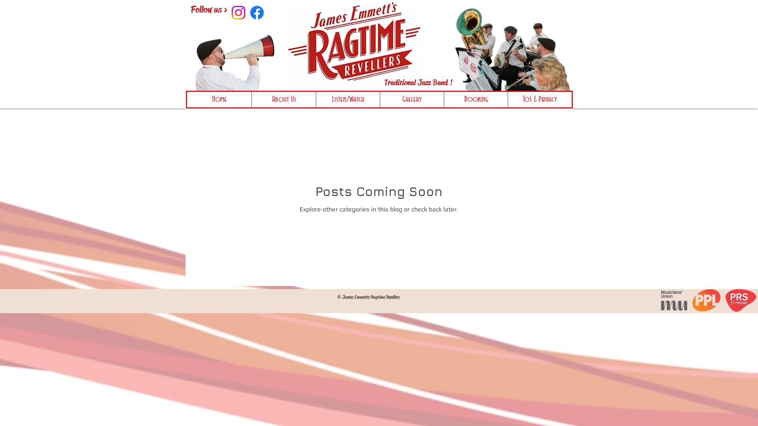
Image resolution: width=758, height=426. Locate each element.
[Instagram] (238, 13)
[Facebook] (257, 13)
